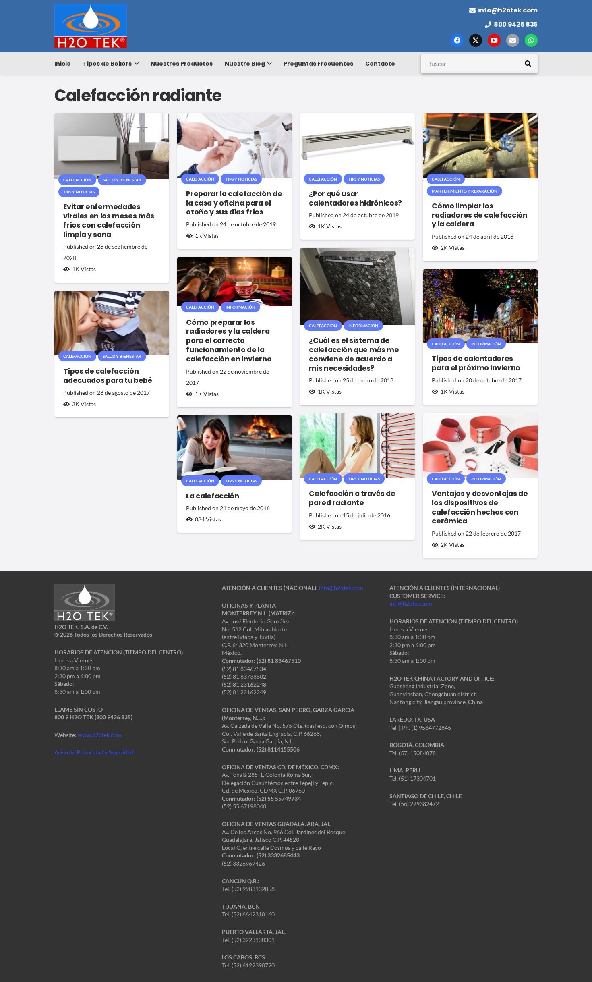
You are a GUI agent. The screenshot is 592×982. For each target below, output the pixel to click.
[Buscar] (528, 63)
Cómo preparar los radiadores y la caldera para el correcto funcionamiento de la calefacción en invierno (228, 341)
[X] (475, 40)
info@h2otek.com (341, 587)
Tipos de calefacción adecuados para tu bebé (107, 375)
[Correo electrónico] (512, 40)
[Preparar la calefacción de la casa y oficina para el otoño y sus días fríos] (234, 145)
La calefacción (212, 496)
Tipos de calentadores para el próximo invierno (476, 363)
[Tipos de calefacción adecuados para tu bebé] (111, 323)
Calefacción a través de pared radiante (352, 498)
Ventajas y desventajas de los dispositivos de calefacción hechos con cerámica (480, 507)
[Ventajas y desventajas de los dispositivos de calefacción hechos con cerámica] (480, 445)
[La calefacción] (234, 447)
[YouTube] (494, 40)
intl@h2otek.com (410, 603)
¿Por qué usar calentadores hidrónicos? (355, 198)
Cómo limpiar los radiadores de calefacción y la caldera (479, 215)
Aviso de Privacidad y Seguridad (94, 752)
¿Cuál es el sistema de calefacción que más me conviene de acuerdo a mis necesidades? (354, 354)
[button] (135, 64)
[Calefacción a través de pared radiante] (357, 445)
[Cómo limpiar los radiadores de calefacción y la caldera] (480, 145)
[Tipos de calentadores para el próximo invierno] (480, 306)
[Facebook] (457, 40)
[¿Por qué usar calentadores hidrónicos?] (357, 145)
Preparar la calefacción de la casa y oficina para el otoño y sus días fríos (234, 203)
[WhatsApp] (531, 40)
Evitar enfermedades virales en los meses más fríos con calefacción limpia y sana (108, 220)
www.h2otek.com (100, 734)
